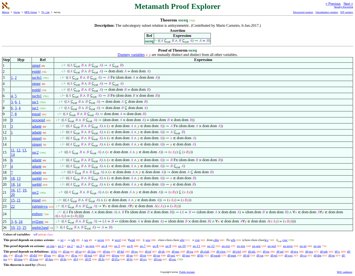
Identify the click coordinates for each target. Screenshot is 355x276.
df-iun (186, 255)
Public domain (187, 272)
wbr (182, 240)
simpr (36, 84)
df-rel (273, 255)
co (267, 240)
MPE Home (30, 12)
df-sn (129, 255)
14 (13, 154)
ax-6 (130, 246)
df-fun (49, 259)
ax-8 (155, 246)
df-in (61, 255)
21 (19, 200)
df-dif (33, 255)
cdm (216, 240)
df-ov (143, 259)
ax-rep (241, 246)
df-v (337, 251)
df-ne (266, 251)
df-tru (106, 251)
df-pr (143, 255)
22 (13, 206)
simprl (37, 138)
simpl (36, 65)
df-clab (204, 251)
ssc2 (35, 152)
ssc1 (35, 102)
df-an (66, 251)
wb (73, 240)
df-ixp (158, 259)
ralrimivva (40, 206)
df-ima (18, 259)
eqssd (36, 114)
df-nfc (252, 251)
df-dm (317, 255)
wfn (233, 240)
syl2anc (38, 222)
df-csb (19, 255)
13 (24, 150)
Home (17, 12)
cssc (285, 240)
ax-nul (272, 246)
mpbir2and (40, 228)
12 (18, 150)
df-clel (237, 251)
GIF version (346, 12)
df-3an (91, 251)
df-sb (161, 251)
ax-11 (196, 246)
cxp (197, 240)
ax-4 (104, 246)
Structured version (303, 12)
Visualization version (326, 12)
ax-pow (288, 246)
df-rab (324, 251)
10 (13, 228)
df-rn (331, 255)
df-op (156, 255)
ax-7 (143, 246)
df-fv (130, 259)
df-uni (171, 255)
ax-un (317, 246)
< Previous (333, 4)
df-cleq (221, 251)
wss (148, 240)
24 (20, 222)
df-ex (134, 251)
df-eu (189, 251)
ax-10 (182, 246)
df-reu (309, 251)
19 (24, 190)
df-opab (215, 255)
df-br (200, 255)
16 (13, 190)
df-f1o (116, 259)
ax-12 (211, 246)
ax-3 (79, 246)
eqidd (36, 71)
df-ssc (172, 259)
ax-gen (89, 246)
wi (62, 240)
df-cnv (288, 255)
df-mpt (231, 255)
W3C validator (344, 272)
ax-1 (61, 246)
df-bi (54, 251)
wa (86, 240)
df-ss (74, 255)
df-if (102, 255)
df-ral (280, 251)
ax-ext (226, 246)
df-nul (88, 255)
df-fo (101, 259)
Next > (348, 4)
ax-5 (117, 246)
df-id (246, 255)
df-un (47, 255)
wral (132, 240)
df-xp (259, 255)
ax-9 (168, 246)
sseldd (37, 178)
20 (13, 195)
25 (24, 228)
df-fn (63, 259)
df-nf (148, 251)
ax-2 (70, 246)
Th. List (45, 12)
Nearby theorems (343, 7)
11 (12, 150)
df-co (303, 255)
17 (19, 190)
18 (13, 178)
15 (13, 200)
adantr (37, 126)
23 (19, 228)
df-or (78, 251)
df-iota (33, 259)
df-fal (120, 251)
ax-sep (256, 246)
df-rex (294, 251)
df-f (75, 259)
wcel (118, 240)
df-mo (175, 251)
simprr (37, 144)
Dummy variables (131, 55)
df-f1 (88, 259)
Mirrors (5, 12)
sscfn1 (37, 78)
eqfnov (37, 214)
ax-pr (303, 246)
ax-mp (50, 246)
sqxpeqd (38, 120)
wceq (100, 240)
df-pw (115, 255)
